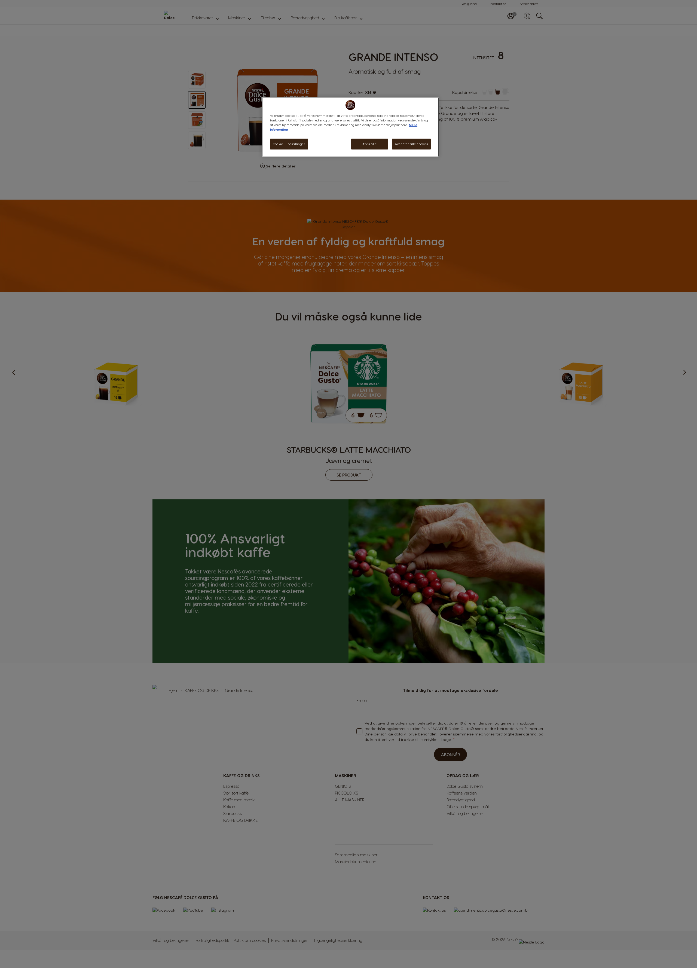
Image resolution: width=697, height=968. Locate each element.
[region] (350, 127)
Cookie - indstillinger (289, 144)
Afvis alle (369, 144)
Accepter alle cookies (411, 144)
